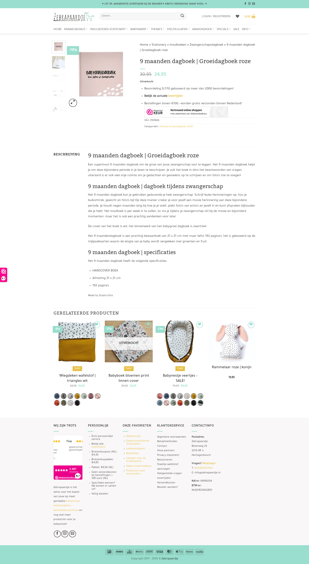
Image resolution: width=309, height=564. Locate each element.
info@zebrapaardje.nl (207, 473)
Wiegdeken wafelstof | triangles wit (77, 378)
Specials (222, 29)
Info (245, 29)
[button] (216, 16)
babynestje (73, 501)
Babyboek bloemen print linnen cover (129, 378)
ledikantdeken (62, 505)
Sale (236, 29)
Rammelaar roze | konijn (231, 368)
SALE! (190, 126)
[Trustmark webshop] (186, 112)
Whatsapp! (208, 463)
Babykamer (138, 29)
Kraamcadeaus (74, 29)
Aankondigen (202, 29)
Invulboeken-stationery (107, 29)
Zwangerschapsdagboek (206, 45)
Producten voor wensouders (135, 472)
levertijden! (98, 447)
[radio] (57, 396)
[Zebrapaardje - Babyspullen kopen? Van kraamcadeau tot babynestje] (73, 16)
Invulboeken (178, 45)
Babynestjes (133, 436)
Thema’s (156, 29)
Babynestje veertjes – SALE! (180, 378)
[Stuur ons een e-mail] (253, 3)
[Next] (129, 74)
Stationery (159, 45)
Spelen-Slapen (177, 29)
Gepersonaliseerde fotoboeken (137, 443)
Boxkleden (132, 453)
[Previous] (73, 74)
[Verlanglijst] (237, 16)
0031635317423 (204, 468)
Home (57, 29)
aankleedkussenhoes (66, 510)
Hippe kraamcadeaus (139, 466)
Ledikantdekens (135, 449)
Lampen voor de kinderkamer (136, 460)
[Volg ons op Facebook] (245, 3)
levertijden (175, 96)
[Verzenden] (182, 16)
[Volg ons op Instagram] (249, 3)
